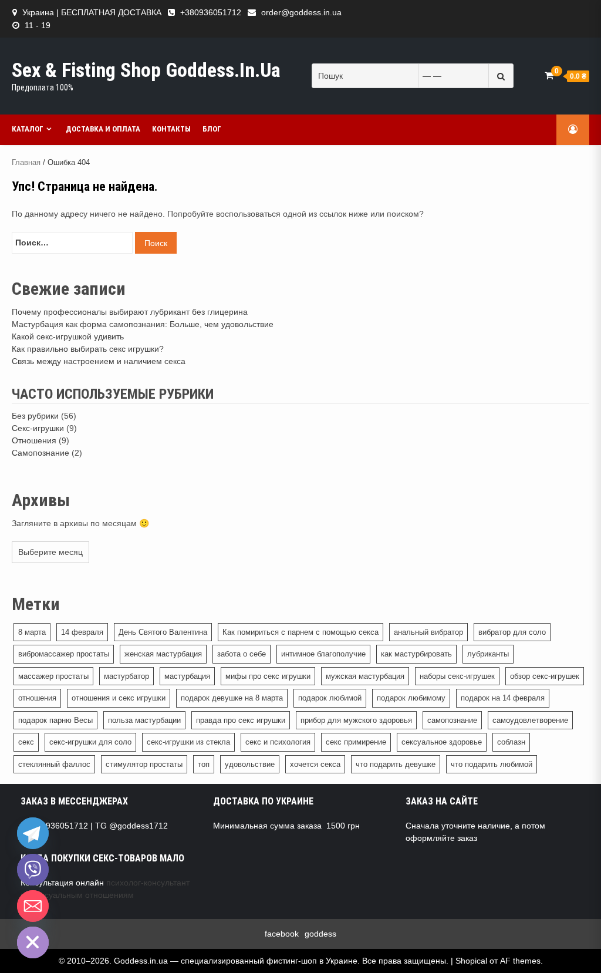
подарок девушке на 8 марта (232, 697)
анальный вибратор (428, 632)
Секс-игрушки (38, 428)
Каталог (27, 128)
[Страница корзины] (549, 75)
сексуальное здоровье (441, 742)
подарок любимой (330, 697)
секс (26, 742)
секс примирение (356, 742)
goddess (320, 933)
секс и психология (277, 742)
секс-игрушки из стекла (188, 742)
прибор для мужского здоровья (356, 720)
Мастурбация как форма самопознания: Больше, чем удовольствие (143, 324)
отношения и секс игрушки (119, 697)
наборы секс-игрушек (457, 676)
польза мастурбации (144, 720)
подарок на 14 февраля (503, 697)
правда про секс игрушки (240, 720)
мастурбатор (126, 676)
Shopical (471, 960)
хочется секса (315, 764)
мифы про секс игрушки (267, 676)
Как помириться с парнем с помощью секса (300, 632)
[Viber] (33, 870)
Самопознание (40, 452)
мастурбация (187, 676)
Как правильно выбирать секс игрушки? (88, 348)
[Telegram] (33, 833)
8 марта (32, 632)
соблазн (511, 742)
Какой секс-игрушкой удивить (68, 336)
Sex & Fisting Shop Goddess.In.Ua (146, 70)
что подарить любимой (491, 764)
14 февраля (82, 632)
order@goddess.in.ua (301, 12)
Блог (211, 128)
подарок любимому (411, 697)
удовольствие (250, 764)
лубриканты (488, 653)
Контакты (171, 128)
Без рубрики (35, 415)
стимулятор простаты (144, 764)
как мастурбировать (416, 653)
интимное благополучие (323, 653)
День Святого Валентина (163, 632)
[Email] (33, 906)
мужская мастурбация (365, 676)
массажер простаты (53, 676)
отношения (37, 697)
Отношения (34, 440)
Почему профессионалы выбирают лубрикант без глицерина (130, 312)
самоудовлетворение (530, 720)
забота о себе (241, 653)
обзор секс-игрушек (544, 676)
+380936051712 (210, 12)
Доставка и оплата (103, 128)
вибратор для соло (512, 632)
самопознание (452, 720)
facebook (282, 933)
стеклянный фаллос (54, 764)
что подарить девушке (395, 764)
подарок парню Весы (55, 720)
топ (204, 764)
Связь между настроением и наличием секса (98, 361)
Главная (26, 162)
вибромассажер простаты (63, 653)
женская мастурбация (163, 653)
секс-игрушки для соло (90, 742)
